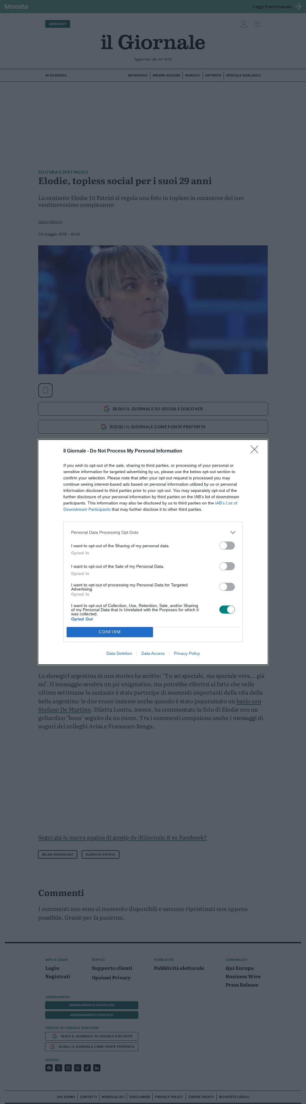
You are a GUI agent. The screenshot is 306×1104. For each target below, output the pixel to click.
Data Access (153, 653)
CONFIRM (110, 632)
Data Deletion (119, 653)
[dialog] (153, 552)
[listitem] (153, 532)
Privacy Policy (187, 653)
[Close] (256, 451)
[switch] (227, 546)
